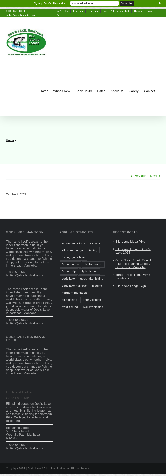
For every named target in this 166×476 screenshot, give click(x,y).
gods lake (68, 278)
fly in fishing (89, 271)
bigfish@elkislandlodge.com (21, 15)
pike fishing (69, 299)
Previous (140, 176)
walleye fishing (93, 306)
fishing (92, 250)
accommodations (73, 243)
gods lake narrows (74, 285)
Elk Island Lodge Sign (130, 286)
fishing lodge (70, 264)
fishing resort (93, 264)
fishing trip (69, 271)
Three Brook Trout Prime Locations (132, 276)
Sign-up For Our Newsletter (50, 3)
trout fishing (70, 306)
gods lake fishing (91, 278)
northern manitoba (74, 292)
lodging (97, 285)
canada (95, 243)
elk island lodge (72, 250)
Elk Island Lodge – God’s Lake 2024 (133, 250)
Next (153, 176)
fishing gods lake (73, 257)
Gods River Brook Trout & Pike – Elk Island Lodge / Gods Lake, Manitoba (133, 263)
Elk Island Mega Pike (130, 241)
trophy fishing (92, 299)
